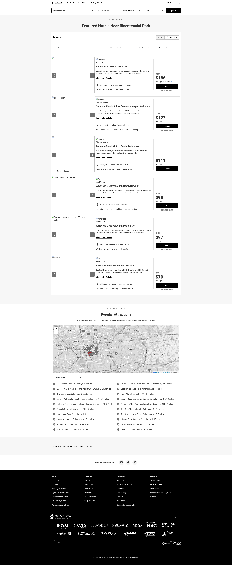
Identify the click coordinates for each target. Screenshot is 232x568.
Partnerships (122, 489)
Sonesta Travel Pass (124, 484)
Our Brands (70, 3)
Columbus (73, 446)
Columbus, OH (104, 85)
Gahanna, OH (104, 125)
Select (167, 86)
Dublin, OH (103, 165)
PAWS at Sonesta (90, 497)
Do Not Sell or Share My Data (160, 493)
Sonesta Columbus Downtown (112, 66)
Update (173, 10)
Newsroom (121, 501)
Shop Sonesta (89, 501)
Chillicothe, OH (105, 284)
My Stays (170, 3)
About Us (120, 480)
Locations (55, 484)
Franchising (121, 493)
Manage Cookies (156, 484)
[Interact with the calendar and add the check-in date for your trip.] (116, 10)
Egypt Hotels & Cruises (60, 493)
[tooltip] (171, 81)
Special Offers (82, 3)
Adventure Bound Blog (60, 505)
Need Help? (88, 489)
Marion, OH (103, 244)
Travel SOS (88, 493)
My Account (88, 484)
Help (178, 3)
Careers (120, 497)
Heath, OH (103, 205)
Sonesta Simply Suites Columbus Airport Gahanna (123, 106)
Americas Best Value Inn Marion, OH (115, 225)
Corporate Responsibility (126, 505)
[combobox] (72, 10)
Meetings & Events (97, 3)
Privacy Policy (155, 480)
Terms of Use (154, 489)
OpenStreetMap (166, 372)
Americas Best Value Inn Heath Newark (117, 185)
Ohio (66, 446)
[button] (56, 328)
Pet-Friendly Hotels (59, 501)
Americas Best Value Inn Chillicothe (115, 265)
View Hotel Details (104, 78)
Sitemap (153, 497)
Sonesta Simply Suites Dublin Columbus (117, 146)
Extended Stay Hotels (60, 497)
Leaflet (157, 372)
